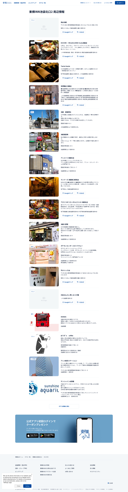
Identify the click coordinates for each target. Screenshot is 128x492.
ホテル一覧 (42, 3)
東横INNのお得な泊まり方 (48, 468)
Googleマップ (68, 32)
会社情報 (92, 465)
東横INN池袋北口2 (37, 457)
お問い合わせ (69, 471)
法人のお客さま (97, 3)
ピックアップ (32, 3)
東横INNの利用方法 (46, 475)
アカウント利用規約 (100, 489)
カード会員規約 (109, 489)
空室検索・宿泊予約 (20, 3)
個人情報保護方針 (45, 489)
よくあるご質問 (108, 3)
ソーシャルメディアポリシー (77, 489)
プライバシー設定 (36, 489)
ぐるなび (81, 32)
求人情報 (92, 468)
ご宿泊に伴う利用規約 (90, 489)
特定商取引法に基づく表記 (56, 489)
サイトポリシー (66, 489)
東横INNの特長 (44, 465)
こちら (40, 428)
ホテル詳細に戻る (64, 406)
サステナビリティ (95, 471)
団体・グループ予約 (21, 468)
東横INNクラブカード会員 (48, 471)
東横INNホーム (19, 457)
